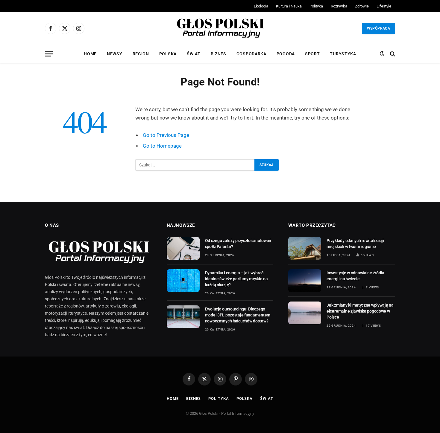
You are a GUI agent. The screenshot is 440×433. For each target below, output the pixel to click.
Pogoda (286, 53)
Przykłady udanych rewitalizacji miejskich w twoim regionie (355, 243)
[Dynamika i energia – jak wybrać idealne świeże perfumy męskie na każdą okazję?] (183, 280)
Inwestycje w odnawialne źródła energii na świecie (355, 275)
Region (141, 53)
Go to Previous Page (166, 135)
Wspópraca (378, 28)
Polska (168, 53)
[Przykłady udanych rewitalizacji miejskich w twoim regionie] (304, 248)
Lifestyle (384, 6)
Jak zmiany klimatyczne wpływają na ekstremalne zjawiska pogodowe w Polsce (360, 311)
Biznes (218, 53)
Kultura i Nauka (289, 6)
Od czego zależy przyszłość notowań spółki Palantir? (238, 243)
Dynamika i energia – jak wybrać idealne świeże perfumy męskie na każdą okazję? (236, 278)
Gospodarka (251, 53)
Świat (194, 53)
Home (90, 53)
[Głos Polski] (220, 28)
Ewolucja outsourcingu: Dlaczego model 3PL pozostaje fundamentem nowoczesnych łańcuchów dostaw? (237, 315)
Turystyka (343, 53)
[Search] (392, 54)
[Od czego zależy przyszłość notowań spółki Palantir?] (183, 248)
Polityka (316, 6)
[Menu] (49, 54)
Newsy (114, 53)
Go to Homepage (162, 146)
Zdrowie (362, 6)
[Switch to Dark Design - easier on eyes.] (382, 53)
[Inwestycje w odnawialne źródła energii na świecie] (304, 280)
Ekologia (261, 6)
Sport (312, 53)
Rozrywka (339, 6)
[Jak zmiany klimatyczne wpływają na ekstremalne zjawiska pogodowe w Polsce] (304, 313)
